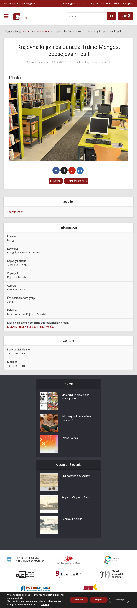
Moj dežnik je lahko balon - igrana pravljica (76, 397)
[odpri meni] (6, 16)
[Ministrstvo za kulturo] (25, 560)
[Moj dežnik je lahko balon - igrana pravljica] (49, 401)
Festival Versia (70, 438)
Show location (15, 212)
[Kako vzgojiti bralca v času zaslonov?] (49, 423)
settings (45, 604)
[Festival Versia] (49, 444)
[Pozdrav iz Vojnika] (49, 525)
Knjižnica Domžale (100, 62)
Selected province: (19, 3)
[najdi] (111, 16)
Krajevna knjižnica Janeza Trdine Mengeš (30, 326)
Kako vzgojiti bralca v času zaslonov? (76, 418)
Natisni (56, 181)
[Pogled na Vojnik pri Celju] (49, 504)
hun (108, 3)
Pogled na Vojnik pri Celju (76, 497)
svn (91, 3)
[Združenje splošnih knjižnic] (90, 588)
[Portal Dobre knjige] (36, 588)
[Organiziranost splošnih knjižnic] (68, 559)
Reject (98, 599)
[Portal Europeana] (111, 560)
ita (102, 3)
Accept (79, 599)
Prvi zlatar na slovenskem (76, 475)
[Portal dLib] (25, 574)
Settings (119, 599)
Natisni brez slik (77, 181)
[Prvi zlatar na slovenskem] (49, 482)
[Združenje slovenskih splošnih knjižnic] (68, 574)
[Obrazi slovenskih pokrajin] (111, 574)
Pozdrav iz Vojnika (72, 518)
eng (97, 3)
